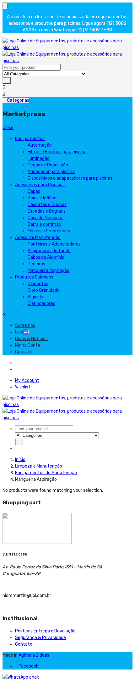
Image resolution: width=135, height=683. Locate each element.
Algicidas (37, 297)
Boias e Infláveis (44, 198)
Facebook (28, 666)
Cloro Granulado (44, 290)
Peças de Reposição (48, 165)
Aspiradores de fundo (49, 250)
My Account (27, 380)
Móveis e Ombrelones (49, 231)
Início (20, 459)
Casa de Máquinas (45, 217)
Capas (34, 191)
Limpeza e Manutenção (38, 466)
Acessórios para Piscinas (40, 184)
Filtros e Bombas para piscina (57, 151)
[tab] (17, 363)
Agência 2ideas (34, 655)
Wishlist (22, 387)
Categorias (17, 100)
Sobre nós (25, 325)
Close (8, 127)
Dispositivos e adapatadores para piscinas (70, 178)
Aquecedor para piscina (51, 171)
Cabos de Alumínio (46, 257)
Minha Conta (27, 345)
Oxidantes (38, 283)
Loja (22, 332)
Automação (40, 145)
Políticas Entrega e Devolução (45, 631)
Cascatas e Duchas (47, 204)
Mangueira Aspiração (48, 270)
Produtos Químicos (34, 277)
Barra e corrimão (44, 224)
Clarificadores (41, 303)
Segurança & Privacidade (40, 637)
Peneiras (36, 264)
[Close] (5, 6)
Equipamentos (30, 138)
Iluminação (39, 158)
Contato (23, 352)
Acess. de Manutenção (38, 237)
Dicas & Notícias (31, 338)
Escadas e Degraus (47, 211)
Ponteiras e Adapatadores (54, 244)
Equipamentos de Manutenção (46, 472)
